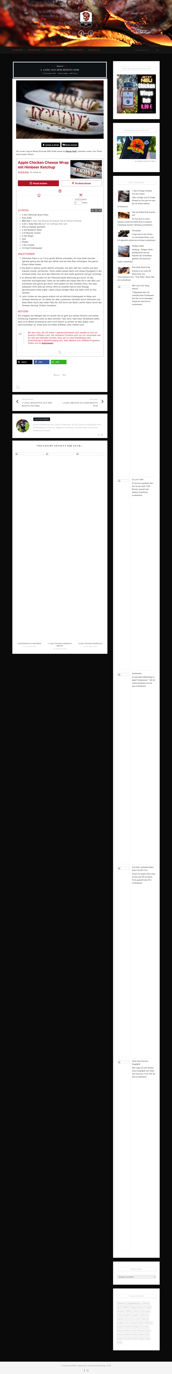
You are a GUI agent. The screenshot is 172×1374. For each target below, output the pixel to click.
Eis (126, 1319)
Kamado (120, 1327)
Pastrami (133, 1330)
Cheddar (128, 1311)
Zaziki (119, 1342)
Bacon (119, 1307)
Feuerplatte (136, 230)
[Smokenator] (124, 767)
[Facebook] (81, 33)
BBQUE (126, 1307)
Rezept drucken (71, 145)
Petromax (141, 1330)
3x (100, 210)
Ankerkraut (145, 1303)
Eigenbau (120, 1319)
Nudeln (126, 1330)
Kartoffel (127, 1327)
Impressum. (48, 343)
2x (96, 210)
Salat (147, 1334)
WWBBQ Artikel (75, 50)
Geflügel (120, 1323)
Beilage (133, 1307)
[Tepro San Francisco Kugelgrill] (124, 1155)
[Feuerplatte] (124, 233)
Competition (135, 1315)
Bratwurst (141, 1307)
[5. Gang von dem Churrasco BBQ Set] (60, 547)
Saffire (141, 1334)
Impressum (82, 1366)
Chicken (135, 1311)
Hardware (134, 1323)
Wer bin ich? (94, 50)
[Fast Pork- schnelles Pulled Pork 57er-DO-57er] (124, 961)
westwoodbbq (63, 73)
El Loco (132, 1319)
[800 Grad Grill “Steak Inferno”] (124, 380)
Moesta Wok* (71, 151)
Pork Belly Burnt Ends (141, 267)
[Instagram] (91, 33)
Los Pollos (145, 1327)
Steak (134, 1338)
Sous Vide (128, 1338)
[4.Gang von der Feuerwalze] (90, 547)
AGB (109, 1366)
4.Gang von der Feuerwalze (90, 643)
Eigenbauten (34, 50)
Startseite (17, 50)
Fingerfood (144, 1319)
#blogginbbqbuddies (134, 1303)
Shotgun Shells (138, 246)
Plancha (120, 1334)
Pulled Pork (128, 1334)
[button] (19, 172)
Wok (64, 375)
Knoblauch (136, 1327)
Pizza (148, 1330)
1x (92, 210)
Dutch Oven (144, 1315)
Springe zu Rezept (52, 145)
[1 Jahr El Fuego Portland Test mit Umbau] (124, 196)
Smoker (120, 1338)
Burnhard (120, 1311)
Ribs (135, 1334)
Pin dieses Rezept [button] (83, 183)
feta (138, 1319)
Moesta (57, 375)
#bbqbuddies (121, 1303)
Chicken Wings (145, 1311)
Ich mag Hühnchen (54, 50)
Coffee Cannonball (123, 1315)
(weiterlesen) (122, 206)
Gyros (127, 1323)
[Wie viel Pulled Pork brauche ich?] (124, 215)
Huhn (141, 1323)
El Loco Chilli (137, 479)
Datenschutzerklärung (96, 1366)
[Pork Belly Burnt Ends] (124, 270)
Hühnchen (148, 1323)
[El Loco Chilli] (124, 573)
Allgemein (59, 66)
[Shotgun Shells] (124, 251)
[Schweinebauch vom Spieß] (29, 547)
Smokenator (137, 673)
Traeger (141, 1338)
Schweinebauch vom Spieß (29, 643)
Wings (148, 1338)
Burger (148, 1307)
